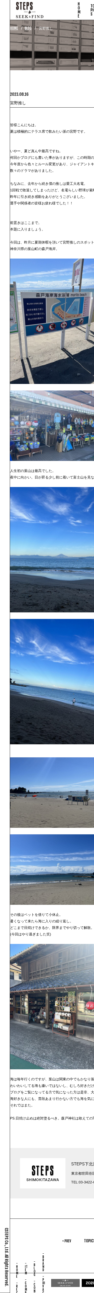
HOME (14, 28)
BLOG (28, 28)
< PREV (66, 1241)
